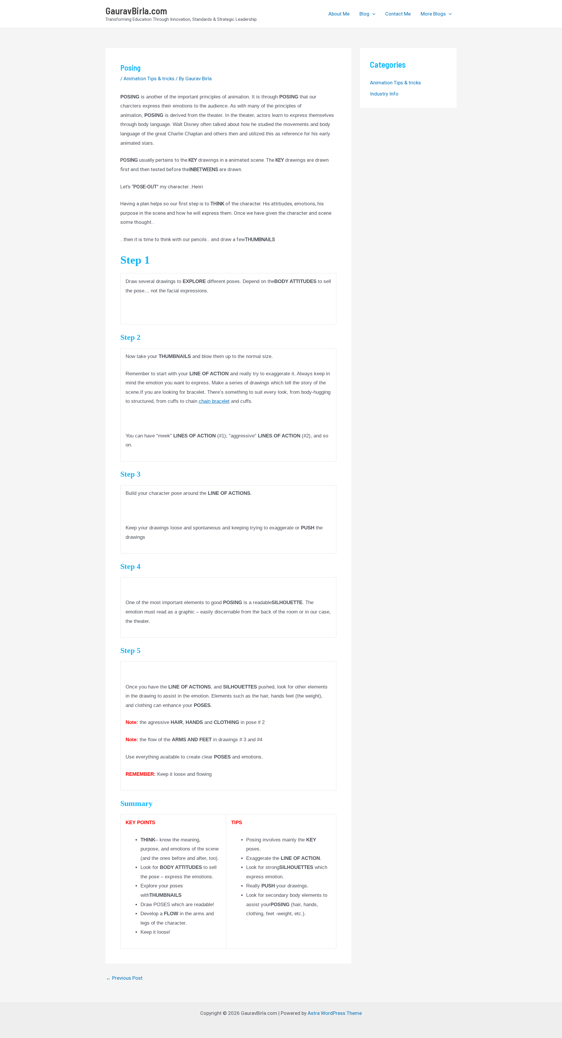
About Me (338, 14)
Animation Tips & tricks (149, 78)
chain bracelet (214, 401)
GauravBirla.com (136, 10)
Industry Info (384, 94)
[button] (372, 13)
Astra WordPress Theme (335, 1013)
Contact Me (398, 14)
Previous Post (124, 978)
